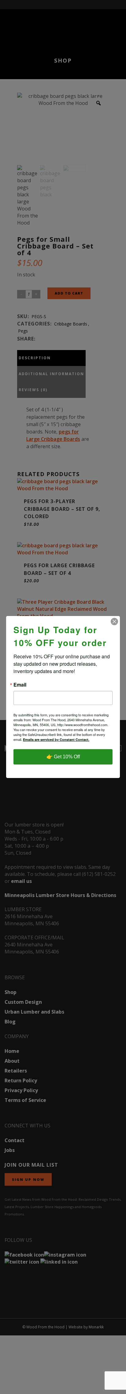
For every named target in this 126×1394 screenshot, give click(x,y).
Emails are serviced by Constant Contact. (56, 739)
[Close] (114, 621)
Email (19, 684)
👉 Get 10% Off (63, 756)
